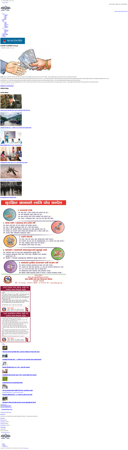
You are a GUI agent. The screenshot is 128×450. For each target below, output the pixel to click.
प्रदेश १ (5, 22)
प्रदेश (3, 21)
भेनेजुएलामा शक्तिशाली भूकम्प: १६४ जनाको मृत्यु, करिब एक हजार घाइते (17, 394)
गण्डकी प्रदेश (6, 24)
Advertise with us (5, 2)
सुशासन (5, 17)
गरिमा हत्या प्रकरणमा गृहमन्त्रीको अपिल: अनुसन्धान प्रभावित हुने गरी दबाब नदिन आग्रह (15, 110)
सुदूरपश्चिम (6, 27)
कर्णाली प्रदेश (6, 26)
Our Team (2, 418)
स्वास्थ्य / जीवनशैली (5, 34)
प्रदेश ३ (5, 23)
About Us (4, 444)
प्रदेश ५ (5, 25)
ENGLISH (4, 36)
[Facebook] (2, 440)
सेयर (5, 32)
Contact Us (4, 445)
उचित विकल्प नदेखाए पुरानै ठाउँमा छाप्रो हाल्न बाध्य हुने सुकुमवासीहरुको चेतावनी (19, 402)
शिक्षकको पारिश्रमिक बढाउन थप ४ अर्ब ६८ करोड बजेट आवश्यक (11, 145)
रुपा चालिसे (2, 423)
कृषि (5, 29)
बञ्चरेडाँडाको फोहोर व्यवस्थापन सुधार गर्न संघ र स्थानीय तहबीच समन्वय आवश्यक (13, 162)
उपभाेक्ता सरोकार (4, 33)
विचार (3, 20)
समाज (5, 16)
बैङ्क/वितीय (6, 31)
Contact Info (3, 427)
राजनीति (5, 15)
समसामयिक (6, 14)
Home (3, 443)
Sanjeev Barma (26, 448)
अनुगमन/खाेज (4, 19)
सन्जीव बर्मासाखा (2, 425)
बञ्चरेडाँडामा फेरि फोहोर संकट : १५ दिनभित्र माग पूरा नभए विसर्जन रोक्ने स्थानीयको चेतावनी (15, 127)
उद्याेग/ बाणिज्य (6, 30)
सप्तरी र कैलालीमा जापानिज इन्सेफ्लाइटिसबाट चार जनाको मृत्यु (10, 180)
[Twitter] (2, 441)
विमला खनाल (2, 420)
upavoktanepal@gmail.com (5, 432)
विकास (5, 18)
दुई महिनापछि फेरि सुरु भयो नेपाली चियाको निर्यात (12, 382)
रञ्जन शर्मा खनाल (2, 421)
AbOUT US (2, 414)
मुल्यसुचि (3, 35)
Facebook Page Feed (6, 409)
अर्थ (3, 28)
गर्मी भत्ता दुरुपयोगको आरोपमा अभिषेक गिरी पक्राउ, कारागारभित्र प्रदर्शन (17, 390)
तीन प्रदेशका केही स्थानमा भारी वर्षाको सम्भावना (8, 197)
